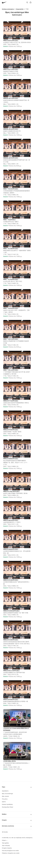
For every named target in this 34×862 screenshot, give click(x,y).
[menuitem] (5, 840)
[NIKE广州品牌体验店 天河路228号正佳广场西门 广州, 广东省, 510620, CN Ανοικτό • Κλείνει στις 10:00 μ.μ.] (17, 200)
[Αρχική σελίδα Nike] (4, 2)
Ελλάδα (6, 832)
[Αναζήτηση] (27, 2)
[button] (17, 34)
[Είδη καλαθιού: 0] (30, 2)
